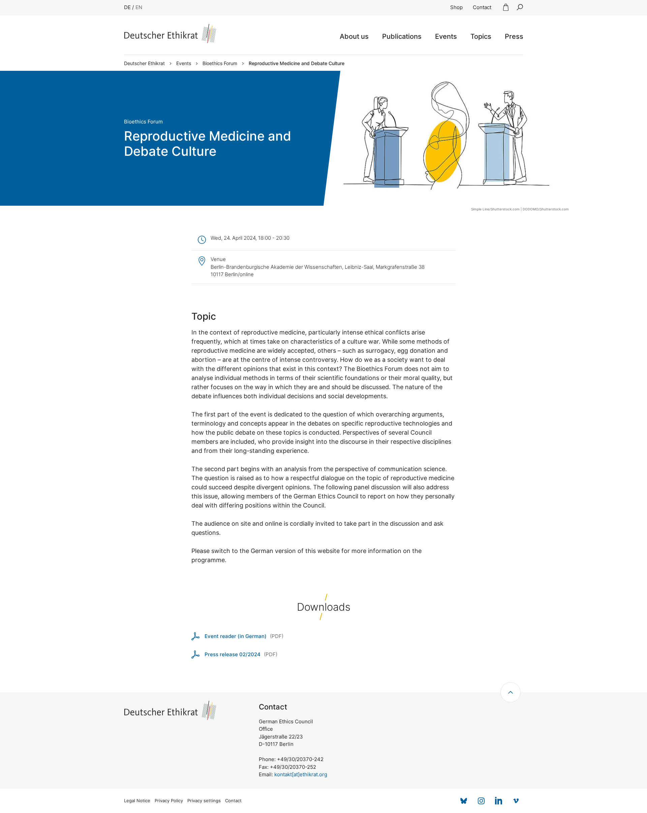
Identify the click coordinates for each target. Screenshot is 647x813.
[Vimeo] (516, 801)
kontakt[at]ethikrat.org (300, 774)
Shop (456, 7)
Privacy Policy (169, 801)
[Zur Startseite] (170, 33)
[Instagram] (481, 801)
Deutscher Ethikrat (144, 63)
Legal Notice (137, 801)
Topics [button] (480, 36)
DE (127, 7)
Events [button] (446, 36)
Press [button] (514, 36)
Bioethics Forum (220, 63)
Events (183, 63)
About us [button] (354, 36)
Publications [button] (402, 36)
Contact (482, 7)
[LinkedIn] (499, 801)
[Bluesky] (464, 801)
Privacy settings (204, 801)
